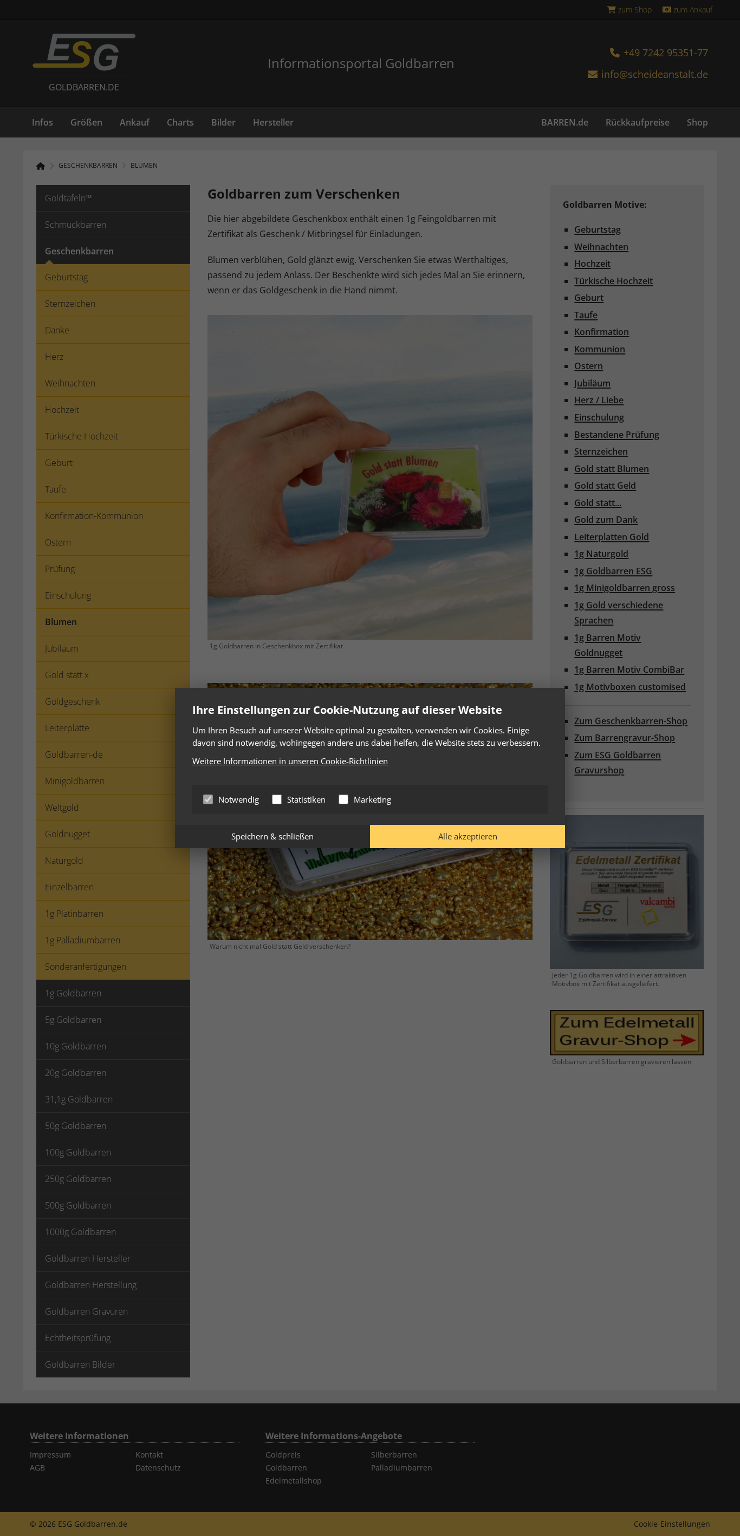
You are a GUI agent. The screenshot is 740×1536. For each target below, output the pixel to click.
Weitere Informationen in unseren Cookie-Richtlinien (290, 761)
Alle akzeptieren (467, 836)
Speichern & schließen (272, 836)
